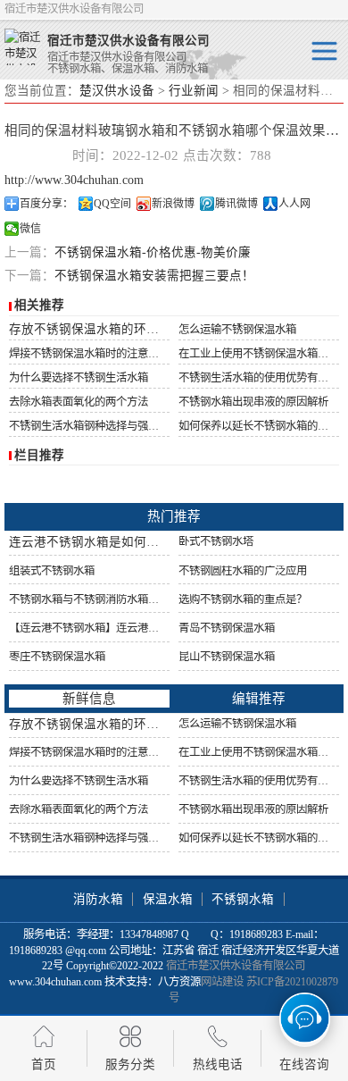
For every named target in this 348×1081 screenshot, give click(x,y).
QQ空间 (112, 203)
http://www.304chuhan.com (74, 180)
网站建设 (222, 982)
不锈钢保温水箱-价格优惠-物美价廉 (152, 252)
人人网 (294, 203)
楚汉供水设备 (116, 90)
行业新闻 (194, 90)
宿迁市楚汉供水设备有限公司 (235, 965)
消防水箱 (98, 899)
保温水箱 (168, 899)
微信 (30, 228)
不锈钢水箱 (242, 899)
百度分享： (46, 203)
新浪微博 (173, 203)
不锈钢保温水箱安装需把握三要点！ (154, 275)
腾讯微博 (236, 203)
